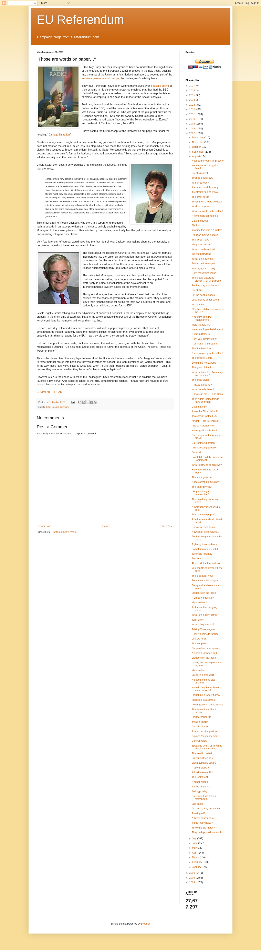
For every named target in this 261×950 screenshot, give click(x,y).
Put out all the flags (202, 758)
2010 (192, 119)
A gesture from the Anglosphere (202, 318)
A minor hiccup (200, 782)
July (194, 838)
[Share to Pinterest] (95, 402)
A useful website (201, 767)
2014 (192, 99)
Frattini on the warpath (204, 263)
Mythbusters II (199, 602)
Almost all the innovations (206, 563)
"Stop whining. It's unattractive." (201, 493)
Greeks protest (200, 173)
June (195, 843)
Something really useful (205, 549)
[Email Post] (73, 402)
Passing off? (198, 813)
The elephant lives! (202, 575)
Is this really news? (202, 822)
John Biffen (198, 619)
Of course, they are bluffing (206, 808)
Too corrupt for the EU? (204, 416)
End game (197, 803)
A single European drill (204, 653)
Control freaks (199, 740)
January (197, 867)
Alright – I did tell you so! (205, 421)
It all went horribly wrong (205, 187)
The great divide (201, 379)
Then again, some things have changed (205, 400)
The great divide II (201, 367)
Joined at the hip (201, 786)
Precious (196, 558)
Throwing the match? (203, 827)
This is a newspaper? (203, 514)
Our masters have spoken (206, 648)
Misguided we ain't (202, 244)
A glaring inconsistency (204, 544)
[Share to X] (87, 402)
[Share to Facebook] (91, 402)
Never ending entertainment (207, 329)
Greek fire (197, 290)
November (198, 142)
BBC (48, 407)
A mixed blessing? (202, 384)
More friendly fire (201, 324)
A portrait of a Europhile (205, 343)
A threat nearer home (203, 818)
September (198, 151)
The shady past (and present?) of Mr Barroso (206, 279)
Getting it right (199, 406)
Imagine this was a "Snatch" (207, 230)
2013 (192, 104)
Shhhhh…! (197, 225)
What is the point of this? (205, 614)
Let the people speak (203, 295)
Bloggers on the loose (204, 592)
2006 (192, 872)
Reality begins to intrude (205, 634)
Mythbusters (198, 670)
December (198, 137)
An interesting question (204, 447)
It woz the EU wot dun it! (205, 411)
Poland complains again (205, 580)
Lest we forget (199, 638)
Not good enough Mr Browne (208, 160)
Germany (64, 407)
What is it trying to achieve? (207, 465)
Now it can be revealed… (206, 531)
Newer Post (44, 526)
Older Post (166, 526)
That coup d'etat (200, 643)
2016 (192, 90)
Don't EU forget (200, 726)
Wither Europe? (200, 182)
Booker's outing (160, 85)
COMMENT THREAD (49, 392)
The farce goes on (202, 477)
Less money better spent (205, 299)
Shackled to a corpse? (204, 700)
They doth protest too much (207, 832)
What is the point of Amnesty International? (207, 374)
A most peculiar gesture (205, 731)
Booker (55, 407)
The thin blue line (201, 348)
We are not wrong (201, 254)
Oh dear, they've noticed (205, 235)
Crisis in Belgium (201, 334)
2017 (192, 85)
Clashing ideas (200, 220)
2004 (192, 882)
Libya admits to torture (204, 762)
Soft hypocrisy (199, 791)
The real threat (200, 777)
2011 (192, 114)
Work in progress (201, 206)
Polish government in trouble (207, 704)
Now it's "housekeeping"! (205, 736)
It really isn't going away (205, 192)
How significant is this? (204, 430)
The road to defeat (202, 753)
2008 (192, 128)
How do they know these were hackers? (205, 689)
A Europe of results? (203, 597)
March (196, 857)
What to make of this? (203, 249)
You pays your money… (205, 268)
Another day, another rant (206, 285)
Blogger (145, 923)
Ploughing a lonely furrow (206, 695)
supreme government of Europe (100, 78)
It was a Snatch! (200, 721)
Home (105, 526)
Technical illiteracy (202, 553)
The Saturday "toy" (202, 486)
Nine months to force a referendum (204, 797)
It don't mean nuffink (203, 772)
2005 (192, 877)
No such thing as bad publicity (203, 681)
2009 (192, 123)
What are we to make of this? (207, 211)
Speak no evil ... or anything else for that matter (207, 747)
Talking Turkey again (203, 629)
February (197, 862)
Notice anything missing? (206, 482)
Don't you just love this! (204, 339)
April (195, 852)
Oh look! (196, 452)
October (196, 146)
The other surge (200, 197)
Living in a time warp (203, 674)
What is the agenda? (203, 258)
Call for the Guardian (203, 443)
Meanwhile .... (199, 304)
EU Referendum (80, 19)
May (194, 847)
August (196, 156)
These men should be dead (207, 201)
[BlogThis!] (84, 402)
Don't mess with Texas (204, 273)
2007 (192, 133)
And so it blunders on (203, 425)
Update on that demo (203, 527)
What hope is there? (203, 389)
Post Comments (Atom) (64, 532)
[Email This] (80, 402)
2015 (192, 95)
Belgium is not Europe (204, 362)
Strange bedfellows (202, 177)
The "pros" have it (201, 239)
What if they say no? (203, 624)
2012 (192, 109)
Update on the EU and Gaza (207, 394)
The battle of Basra (202, 357)
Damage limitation (59, 134)
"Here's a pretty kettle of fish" (207, 353)
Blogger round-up (201, 717)
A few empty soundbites (205, 215)
